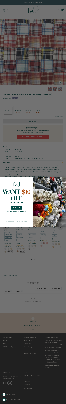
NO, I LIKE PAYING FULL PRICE (16, 212)
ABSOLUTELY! (16, 208)
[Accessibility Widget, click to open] (4, 394)
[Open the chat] (4, 400)
